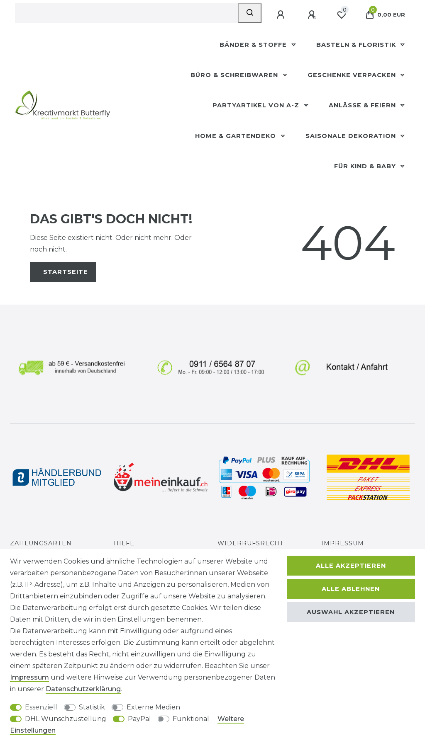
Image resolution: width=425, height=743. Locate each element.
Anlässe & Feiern (363, 105)
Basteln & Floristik (357, 44)
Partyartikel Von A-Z (256, 105)
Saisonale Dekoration (351, 136)
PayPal (139, 719)
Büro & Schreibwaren (235, 75)
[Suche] (249, 13)
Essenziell (41, 707)
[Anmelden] (281, 14)
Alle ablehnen (351, 589)
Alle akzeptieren (351, 565)
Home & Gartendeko (236, 136)
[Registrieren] (312, 14)
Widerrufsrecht (250, 543)
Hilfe (124, 543)
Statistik (92, 707)
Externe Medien (153, 707)
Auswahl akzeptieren (351, 612)
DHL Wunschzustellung (65, 719)
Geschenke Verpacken (353, 75)
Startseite (65, 272)
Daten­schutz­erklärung (83, 689)
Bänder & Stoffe (254, 44)
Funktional (191, 719)
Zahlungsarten (41, 543)
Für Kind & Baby (366, 166)
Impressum (342, 543)
